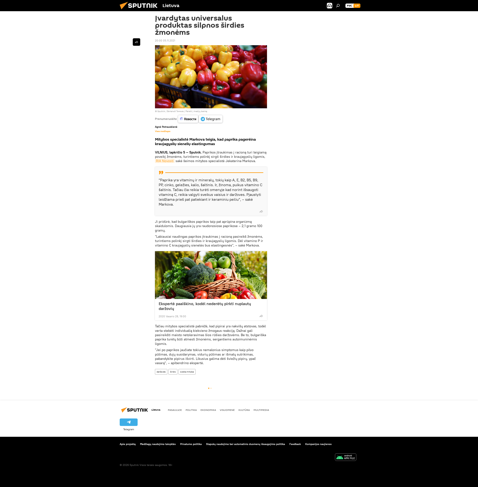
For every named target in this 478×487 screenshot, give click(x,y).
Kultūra (244, 410)
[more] (261, 211)
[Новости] (188, 119)
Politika (191, 410)
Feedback (295, 444)
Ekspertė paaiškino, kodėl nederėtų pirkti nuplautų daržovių (205, 306)
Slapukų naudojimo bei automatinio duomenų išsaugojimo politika (245, 444)
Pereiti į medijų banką (196, 111)
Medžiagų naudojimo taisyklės (158, 444)
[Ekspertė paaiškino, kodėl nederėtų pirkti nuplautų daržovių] (211, 275)
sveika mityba (187, 371)
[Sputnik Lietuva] (140, 10)
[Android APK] (345, 457)
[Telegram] (210, 119)
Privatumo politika (191, 444)
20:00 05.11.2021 (165, 40)
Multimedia (261, 410)
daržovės (161, 371)
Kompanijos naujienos (318, 444)
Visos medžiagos (162, 131)
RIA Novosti (165, 161)
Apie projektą (128, 444)
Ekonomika (208, 410)
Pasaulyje (175, 410)
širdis (173, 371)
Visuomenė (227, 410)
